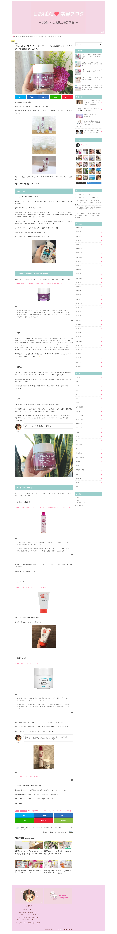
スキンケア (24, 810)
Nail (77, 398)
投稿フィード (79, 500)
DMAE (36, 810)
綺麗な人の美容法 (80, 457)
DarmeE (31, 810)
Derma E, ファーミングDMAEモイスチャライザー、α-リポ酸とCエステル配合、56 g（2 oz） (41, 283)
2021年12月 (79, 248)
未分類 (77, 436)
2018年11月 (79, 345)
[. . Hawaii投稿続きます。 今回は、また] (79, 177)
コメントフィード (80, 503)
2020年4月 (78, 286)
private (77, 402)
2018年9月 (78, 353)
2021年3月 (78, 265)
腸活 (77, 486)
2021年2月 (78, 269)
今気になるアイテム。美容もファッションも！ (92, 131)
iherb (18, 810)
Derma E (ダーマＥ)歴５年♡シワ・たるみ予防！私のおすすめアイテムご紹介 (92, 64)
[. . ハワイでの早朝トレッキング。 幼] (92, 177)
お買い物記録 (79, 407)
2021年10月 (79, 257)
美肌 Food (78, 478)
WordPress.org (79, 505)
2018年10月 (79, 349)
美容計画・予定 (80, 470)
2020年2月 (78, 295)
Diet (77, 381)
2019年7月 (78, 311)
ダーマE (62, 810)
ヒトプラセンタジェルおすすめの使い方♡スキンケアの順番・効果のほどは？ (92, 56)
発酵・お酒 (79, 444)
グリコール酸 (55, 810)
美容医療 (78, 461)
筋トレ (77, 449)
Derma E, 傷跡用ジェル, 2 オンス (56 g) (26, 663)
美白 (77, 474)
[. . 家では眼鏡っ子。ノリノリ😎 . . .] (98, 158)
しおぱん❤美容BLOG (57, 929)
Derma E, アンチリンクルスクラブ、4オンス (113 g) (29, 587)
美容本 (77, 465)
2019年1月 (78, 337)
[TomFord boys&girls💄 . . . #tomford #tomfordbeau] (79, 164)
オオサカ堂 (79, 411)
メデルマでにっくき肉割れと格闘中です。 (29, 776)
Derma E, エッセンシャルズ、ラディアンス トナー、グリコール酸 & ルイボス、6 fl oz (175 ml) (42, 507)
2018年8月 (78, 358)
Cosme (78, 377)
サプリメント (79, 419)
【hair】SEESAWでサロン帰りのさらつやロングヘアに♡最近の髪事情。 (92, 102)
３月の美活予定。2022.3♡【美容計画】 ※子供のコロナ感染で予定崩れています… (88, 123)
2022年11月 (79, 227)
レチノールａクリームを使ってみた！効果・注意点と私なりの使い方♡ (92, 78)
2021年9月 (78, 261)
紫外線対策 (79, 453)
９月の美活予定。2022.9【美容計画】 (92, 109)
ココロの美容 (79, 415)
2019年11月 (79, 303)
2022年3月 (78, 236)
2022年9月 (78, 232)
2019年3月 (78, 328)
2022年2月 (78, 240)
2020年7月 (78, 282)
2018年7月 (78, 362)
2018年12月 (79, 341)
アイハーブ (47, 810)
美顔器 (77, 482)
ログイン (77, 497)
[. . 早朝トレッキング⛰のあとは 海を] (92, 171)
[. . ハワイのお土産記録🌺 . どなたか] (79, 171)
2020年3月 (78, 290)
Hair (77, 390)
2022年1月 (78, 244)
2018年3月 (78, 366)
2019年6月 (78, 316)
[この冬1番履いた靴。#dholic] (98, 151)
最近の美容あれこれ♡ (90, 115)
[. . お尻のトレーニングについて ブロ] (85, 158)
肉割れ (68, 810)
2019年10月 (79, 307)
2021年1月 (78, 274)
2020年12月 (79, 278)
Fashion (78, 386)
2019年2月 (78, 332)
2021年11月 (79, 253)
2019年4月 (78, 324)
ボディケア (79, 428)
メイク (77, 432)
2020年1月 (78, 299)
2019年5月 (78, 320)
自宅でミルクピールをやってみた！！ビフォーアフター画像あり (92, 70)
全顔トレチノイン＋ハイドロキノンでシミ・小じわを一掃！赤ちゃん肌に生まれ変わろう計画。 (92, 87)
